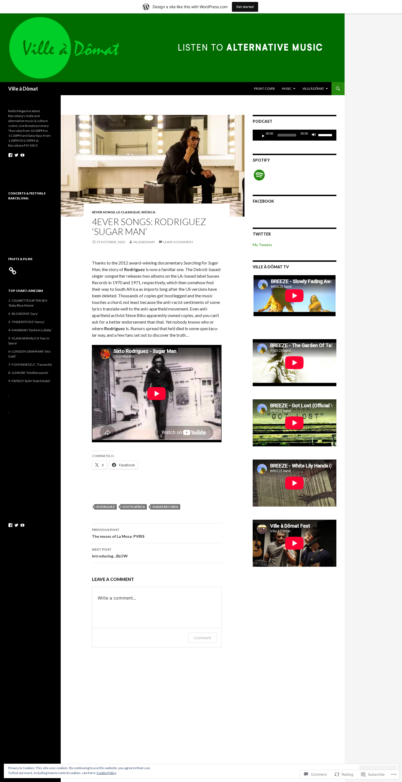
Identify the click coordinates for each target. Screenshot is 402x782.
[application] (294, 135)
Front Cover (264, 88)
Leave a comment (178, 242)
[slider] (326, 134)
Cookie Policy (106, 773)
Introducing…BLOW (110, 552)
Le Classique (128, 212)
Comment (202, 637)
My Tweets (262, 244)
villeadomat (144, 242)
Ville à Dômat (23, 89)
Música (148, 212)
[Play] (261, 135)
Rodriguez (106, 506)
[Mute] (315, 135)
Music (287, 88)
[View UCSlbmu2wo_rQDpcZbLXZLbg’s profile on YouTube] (22, 155)
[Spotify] (259, 175)
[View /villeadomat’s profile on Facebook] (10, 155)
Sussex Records (165, 506)
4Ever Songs (103, 212)
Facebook (263, 201)
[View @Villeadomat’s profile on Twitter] (16, 155)
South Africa (134, 506)
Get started (245, 7)
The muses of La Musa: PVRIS (118, 533)
